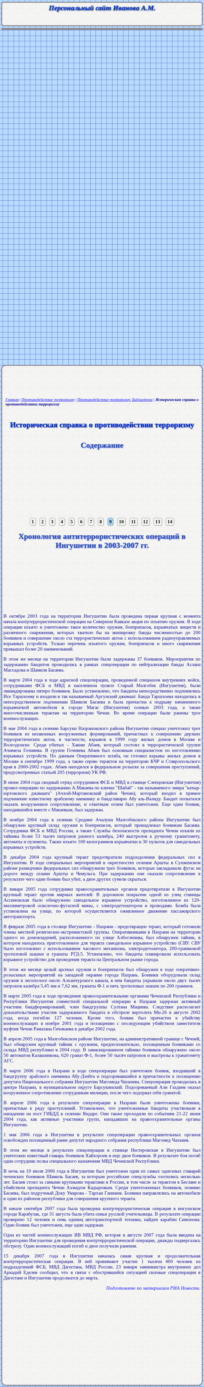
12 (145, 521)
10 (121, 521)
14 (169, 521)
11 (133, 521)
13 (157, 521)
